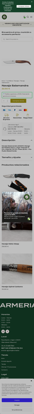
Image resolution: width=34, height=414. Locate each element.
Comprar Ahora (23, 6)
